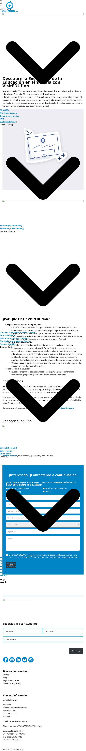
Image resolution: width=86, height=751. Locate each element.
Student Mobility (8, 344)
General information (9, 116)
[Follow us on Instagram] (12, 659)
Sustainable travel (8, 122)
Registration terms (11, 680)
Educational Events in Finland (14, 338)
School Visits (6, 451)
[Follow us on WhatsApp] (31, 659)
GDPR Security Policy (12, 683)
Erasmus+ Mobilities (9, 557)
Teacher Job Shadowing (11, 225)
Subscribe (76, 651)
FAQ (2, 119)
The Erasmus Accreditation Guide (15, 569)
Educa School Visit (8, 448)
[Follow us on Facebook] (5, 659)
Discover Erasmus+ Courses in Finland (17, 332)
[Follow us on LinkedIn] (18, 659)
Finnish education (8, 113)
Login (2, 582)
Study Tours (5, 453)
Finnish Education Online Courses (15, 341)
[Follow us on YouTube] (24, 659)
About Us (4, 110)
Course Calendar (8, 335)
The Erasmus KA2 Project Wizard (15, 572)
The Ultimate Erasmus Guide (13, 566)
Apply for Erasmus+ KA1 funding (15, 560)
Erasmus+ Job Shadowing (12, 228)
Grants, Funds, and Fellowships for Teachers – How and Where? (29, 563)
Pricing (3, 575)
